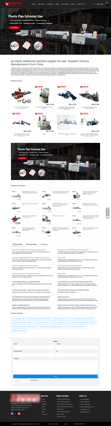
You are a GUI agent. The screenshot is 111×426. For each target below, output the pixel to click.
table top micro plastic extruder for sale (76, 326)
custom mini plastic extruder (59, 322)
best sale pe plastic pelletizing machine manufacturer (82, 322)
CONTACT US (81, 4)
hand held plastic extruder (19, 318)
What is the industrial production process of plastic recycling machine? (31, 257)
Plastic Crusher (61, 414)
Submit (55, 376)
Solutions (44, 409)
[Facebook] (12, 413)
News (43, 406)
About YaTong (61, 257)
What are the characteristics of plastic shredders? (25, 265)
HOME (33, 4)
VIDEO (73, 4)
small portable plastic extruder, (29, 69)
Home (43, 399)
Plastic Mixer (60, 409)
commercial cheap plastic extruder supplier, (49, 69)
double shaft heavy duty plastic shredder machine (24, 326)
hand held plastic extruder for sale (62, 318)
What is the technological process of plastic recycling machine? (29, 249)
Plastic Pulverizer (61, 416)
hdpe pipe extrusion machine (42, 322)
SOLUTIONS (65, 4)
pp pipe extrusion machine (19, 330)
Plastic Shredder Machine (63, 411)
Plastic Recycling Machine (63, 399)
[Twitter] (15, 413)
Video (43, 411)
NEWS (57, 4)
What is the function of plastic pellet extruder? (70, 265)
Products (44, 401)
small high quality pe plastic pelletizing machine (51, 326)
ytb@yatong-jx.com (85, 411)
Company (44, 404)
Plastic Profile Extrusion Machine (65, 406)
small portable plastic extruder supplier (22, 322)
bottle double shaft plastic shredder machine (39, 318)
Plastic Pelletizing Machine (63, 401)
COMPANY (50, 4)
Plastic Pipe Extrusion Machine (64, 404)
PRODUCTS (41, 4)
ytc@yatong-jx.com (85, 409)
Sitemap (66, 424)
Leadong (56, 424)
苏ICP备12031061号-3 (79, 424)
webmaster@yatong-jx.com (87, 406)
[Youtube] (19, 413)
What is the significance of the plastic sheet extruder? (26, 273)
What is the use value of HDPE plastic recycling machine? (73, 249)
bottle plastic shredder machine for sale (83, 318)
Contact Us (44, 414)
